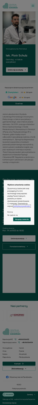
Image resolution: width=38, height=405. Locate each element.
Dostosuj (10, 212)
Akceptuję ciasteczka (22, 219)
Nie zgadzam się (12, 215)
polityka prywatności (22, 206)
